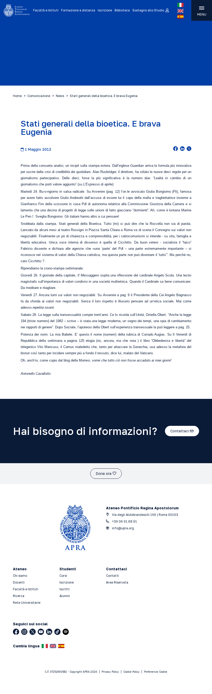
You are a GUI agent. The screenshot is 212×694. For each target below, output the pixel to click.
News (60, 96)
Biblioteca (122, 10)
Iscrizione (105, 10)
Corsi (63, 576)
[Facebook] (16, 632)
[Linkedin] (49, 632)
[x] (189, 149)
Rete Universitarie (26, 603)
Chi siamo (20, 576)
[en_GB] (180, 11)
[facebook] (175, 149)
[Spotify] (66, 632)
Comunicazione (38, 96)
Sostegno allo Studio (148, 10)
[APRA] (17, 10)
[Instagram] (24, 632)
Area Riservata (117, 582)
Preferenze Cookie (155, 671)
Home (17, 96)
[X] (32, 632)
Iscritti (64, 589)
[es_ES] (180, 17)
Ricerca (18, 596)
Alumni (64, 596)
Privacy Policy (110, 671)
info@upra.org (122, 528)
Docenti (19, 582)
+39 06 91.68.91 (124, 521)
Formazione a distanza (78, 10)
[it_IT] (180, 5)
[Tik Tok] (57, 632)
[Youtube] (41, 632)
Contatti (112, 576)
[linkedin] (182, 149)
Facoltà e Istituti (45, 10)
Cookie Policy (131, 671)
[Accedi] (167, 11)
